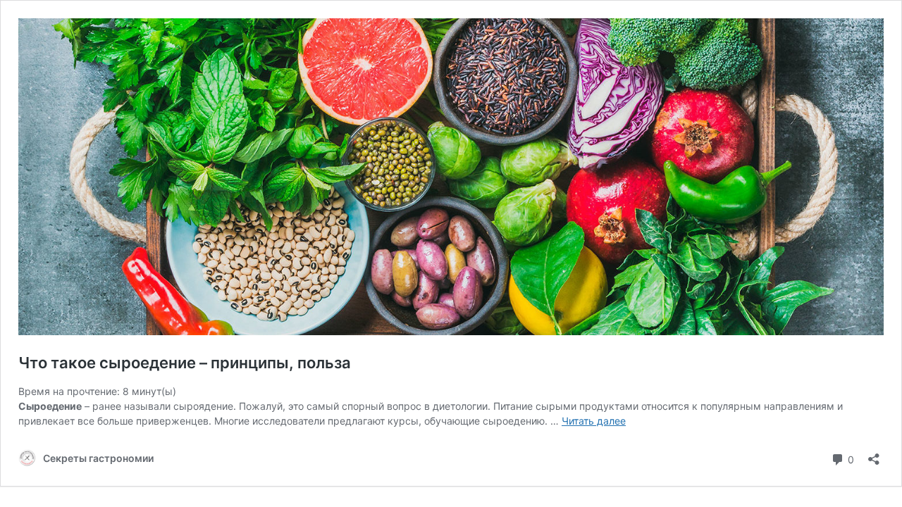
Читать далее (594, 421)
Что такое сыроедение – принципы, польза (184, 362)
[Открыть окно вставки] (874, 454)
